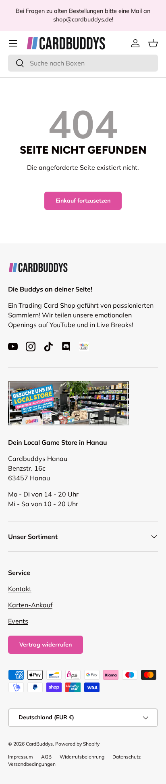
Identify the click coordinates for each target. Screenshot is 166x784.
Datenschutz (126, 757)
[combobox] (83, 63)
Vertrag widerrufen (45, 644)
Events (18, 621)
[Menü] (13, 43)
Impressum (20, 757)
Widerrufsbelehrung (82, 757)
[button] (153, 43)
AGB (46, 757)
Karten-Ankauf (30, 605)
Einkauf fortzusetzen (83, 200)
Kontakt (19, 589)
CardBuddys (39, 744)
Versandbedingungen (32, 764)
